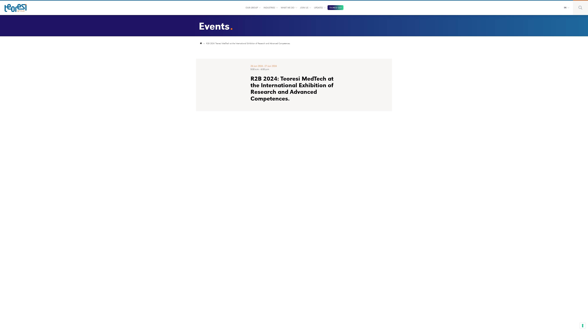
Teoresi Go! (335, 7)
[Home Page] (13, 7)
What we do (287, 7)
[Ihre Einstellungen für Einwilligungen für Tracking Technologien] (583, 326)
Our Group (252, 7)
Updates (318, 7)
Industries (269, 7)
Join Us (304, 7)
